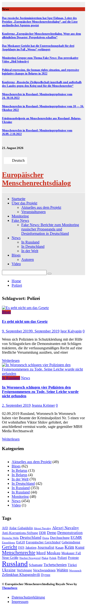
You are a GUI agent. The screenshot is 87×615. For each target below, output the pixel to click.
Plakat (45, 558)
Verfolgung (24, 570)
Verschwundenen (44, 570)
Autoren (27, 259)
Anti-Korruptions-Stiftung (20, 533)
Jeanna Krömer (43, 405)
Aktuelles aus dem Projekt (41, 207)
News (16, 238)
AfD (5, 528)
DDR (42, 533)
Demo (51, 533)
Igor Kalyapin (71, 331)
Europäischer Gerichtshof (43, 542)
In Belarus (19, 470)
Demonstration (70, 532)
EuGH (20, 542)
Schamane (36, 565)
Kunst (79, 547)
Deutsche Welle (10, 538)
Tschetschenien (55, 565)
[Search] (49, 273)
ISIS (21, 547)
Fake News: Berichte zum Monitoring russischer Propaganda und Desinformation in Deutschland (50, 229)
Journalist (45, 547)
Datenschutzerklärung (28, 597)
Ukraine (9, 570)
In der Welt (29, 251)
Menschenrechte (18, 552)
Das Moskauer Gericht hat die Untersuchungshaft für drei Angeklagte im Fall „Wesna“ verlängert (38, 47)
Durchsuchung (60, 538)
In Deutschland (32, 246)
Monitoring (20, 216)
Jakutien (30, 547)
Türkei (72, 565)
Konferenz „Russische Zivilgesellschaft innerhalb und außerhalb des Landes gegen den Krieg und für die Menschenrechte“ (42, 84)
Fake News (20, 220)
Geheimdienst (71, 542)
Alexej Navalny (65, 528)
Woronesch (75, 570)
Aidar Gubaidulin (21, 528)
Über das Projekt (24, 203)
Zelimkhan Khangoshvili (21, 575)
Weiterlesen (11, 360)
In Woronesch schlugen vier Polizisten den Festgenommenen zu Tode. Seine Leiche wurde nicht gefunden (40, 391)
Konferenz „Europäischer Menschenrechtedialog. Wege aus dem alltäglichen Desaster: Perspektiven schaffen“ (41, 35)
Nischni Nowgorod (30, 558)
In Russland (30, 242)
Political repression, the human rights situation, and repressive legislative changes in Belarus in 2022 (40, 71)
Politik (53, 558)
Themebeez (9, 588)
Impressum (20, 602)
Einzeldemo (8, 542)
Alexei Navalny (42, 528)
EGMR (76, 537)
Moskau (53, 553)
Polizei (62, 558)
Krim (69, 547)
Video (16, 264)
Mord (41, 553)
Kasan (59, 547)
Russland (15, 564)
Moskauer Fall (71, 553)
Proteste (73, 558)
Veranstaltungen (33, 212)
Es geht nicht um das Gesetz (25, 321)
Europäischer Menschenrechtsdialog (36, 179)
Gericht (9, 547)
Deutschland (30, 537)
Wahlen (62, 570)
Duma (45, 538)
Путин (45, 575)
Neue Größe (10, 558)
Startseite (18, 199)
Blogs (16, 255)
